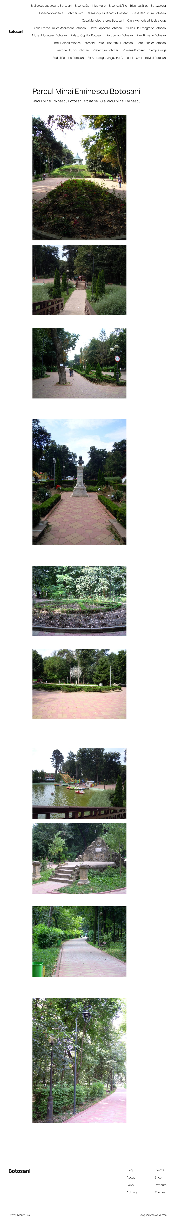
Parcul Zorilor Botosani (151, 43)
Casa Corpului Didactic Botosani (108, 13)
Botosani (16, 31)
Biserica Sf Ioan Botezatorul (148, 5)
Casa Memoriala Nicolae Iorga (146, 20)
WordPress (160, 1214)
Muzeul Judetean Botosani (50, 35)
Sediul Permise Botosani (68, 58)
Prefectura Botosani (106, 50)
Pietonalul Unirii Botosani (73, 50)
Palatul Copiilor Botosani (87, 35)
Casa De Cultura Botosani (149, 13)
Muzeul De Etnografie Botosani (146, 28)
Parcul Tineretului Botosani (115, 43)
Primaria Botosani (134, 50)
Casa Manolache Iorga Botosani (103, 20)
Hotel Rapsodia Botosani (106, 28)
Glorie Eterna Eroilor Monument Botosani (59, 28)
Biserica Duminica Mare (90, 5)
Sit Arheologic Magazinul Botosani (110, 58)
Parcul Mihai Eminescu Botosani (74, 43)
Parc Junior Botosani (119, 35)
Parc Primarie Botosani (151, 35)
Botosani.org (75, 13)
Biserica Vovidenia (51, 13)
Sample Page (157, 50)
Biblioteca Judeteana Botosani (51, 5)
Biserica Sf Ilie (118, 5)
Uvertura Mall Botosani (151, 58)
